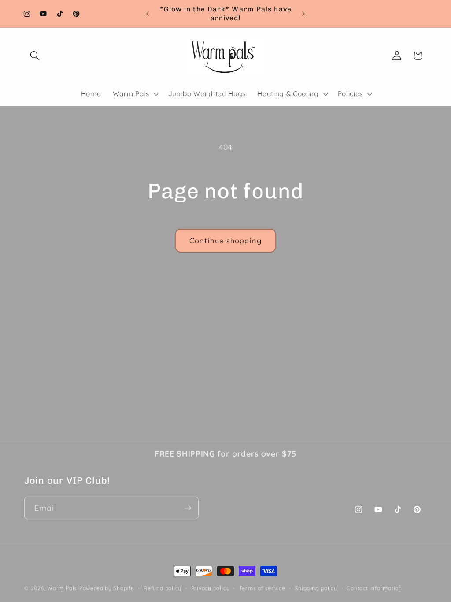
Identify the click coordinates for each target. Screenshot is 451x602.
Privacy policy (210, 588)
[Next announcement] (303, 13)
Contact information (374, 588)
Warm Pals (62, 588)
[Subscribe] (187, 508)
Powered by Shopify (106, 588)
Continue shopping (225, 240)
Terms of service (262, 588)
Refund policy (162, 588)
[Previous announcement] (147, 13)
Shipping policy (316, 588)
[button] (34, 55)
